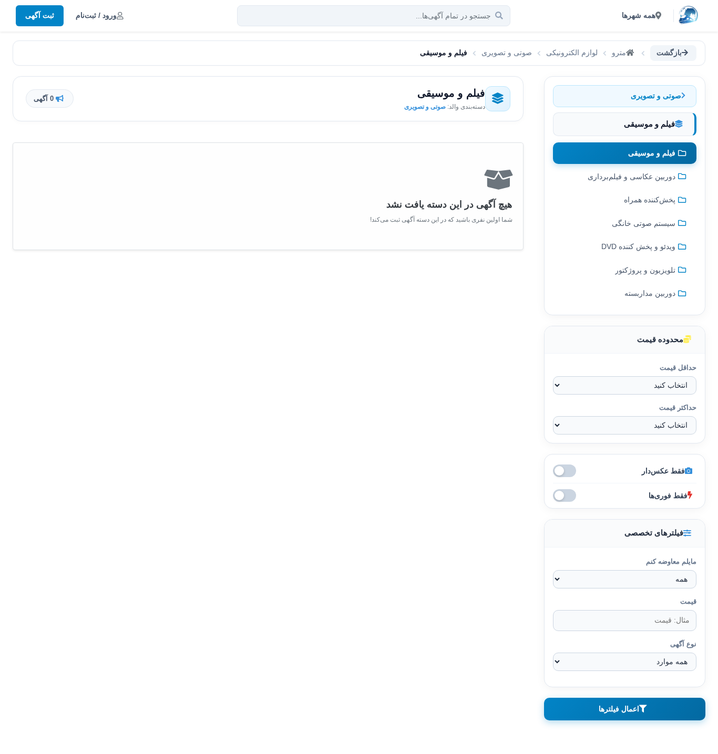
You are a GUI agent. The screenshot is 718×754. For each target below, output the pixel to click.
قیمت (688, 601)
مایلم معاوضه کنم (671, 561)
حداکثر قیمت (677, 407)
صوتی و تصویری (506, 53)
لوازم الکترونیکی (572, 53)
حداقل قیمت (678, 367)
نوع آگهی (683, 644)
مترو (619, 53)
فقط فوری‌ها (668, 495)
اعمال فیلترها (619, 709)
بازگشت (669, 53)
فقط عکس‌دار (663, 471)
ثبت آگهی (39, 15)
